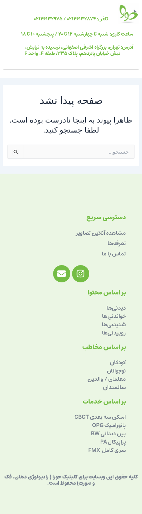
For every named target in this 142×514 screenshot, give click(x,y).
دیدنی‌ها (116, 308)
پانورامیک (115, 425)
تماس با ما (114, 253)
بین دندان (115, 433)
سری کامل (113, 450)
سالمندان (114, 387)
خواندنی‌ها (114, 316)
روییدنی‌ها (114, 333)
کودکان (118, 362)
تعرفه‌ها (117, 243)
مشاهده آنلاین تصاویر (101, 233)
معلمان (116, 379)
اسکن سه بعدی (108, 417)
